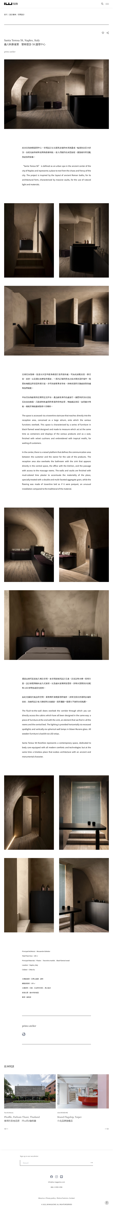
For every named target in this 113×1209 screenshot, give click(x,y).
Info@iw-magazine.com (56, 1182)
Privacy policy (51, 1198)
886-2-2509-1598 (56, 1187)
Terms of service (62, 1198)
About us (41, 1198)
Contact (72, 1198)
